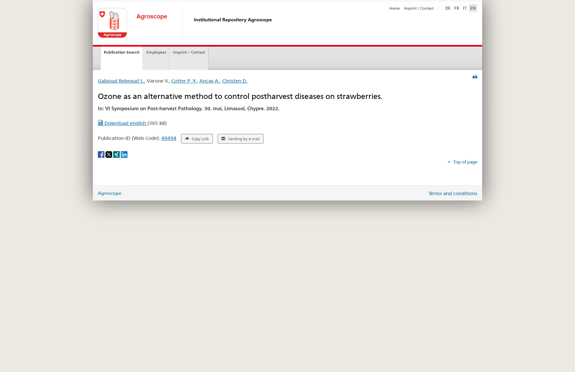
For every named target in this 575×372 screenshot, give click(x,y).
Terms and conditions (453, 193)
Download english (125, 123)
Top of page (464, 162)
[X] (109, 154)
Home (394, 8)
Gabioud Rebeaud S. (121, 81)
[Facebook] (101, 154)
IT (465, 8)
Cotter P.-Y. (184, 81)
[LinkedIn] (124, 154)
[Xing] (117, 154)
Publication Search (122, 52)
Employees (156, 52)
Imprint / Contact (419, 8)
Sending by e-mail (243, 139)
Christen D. (235, 81)
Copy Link (200, 139)
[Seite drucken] (475, 77)
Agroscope (109, 193)
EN (473, 8)
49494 (168, 138)
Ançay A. (209, 81)
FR (456, 8)
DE (448, 8)
